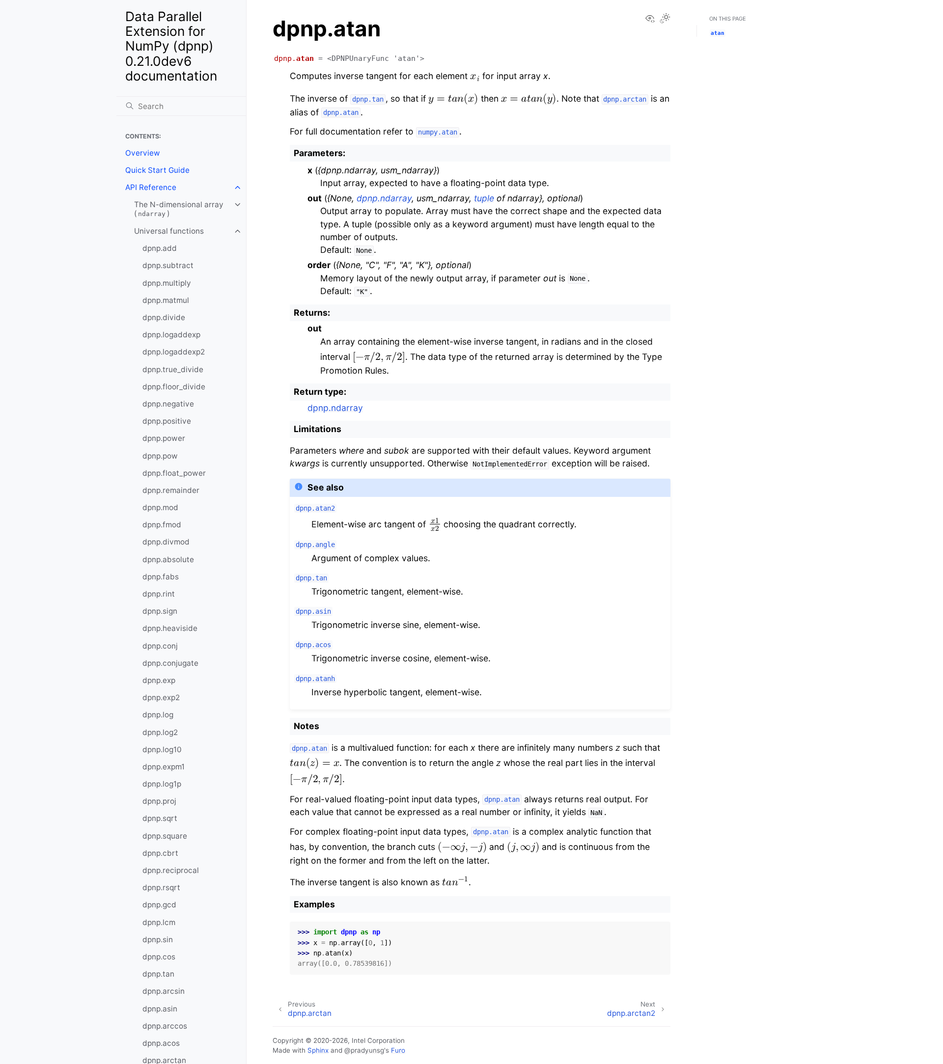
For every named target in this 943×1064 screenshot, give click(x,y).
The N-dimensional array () (178, 209)
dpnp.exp (158, 680)
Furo (398, 1050)
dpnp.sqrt (159, 818)
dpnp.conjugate (170, 663)
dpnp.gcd (159, 904)
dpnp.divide (163, 317)
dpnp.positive (166, 421)
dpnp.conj (160, 646)
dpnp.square (164, 836)
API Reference (150, 187)
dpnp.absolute (168, 559)
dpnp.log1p (161, 784)
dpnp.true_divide (172, 369)
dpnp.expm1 (163, 766)
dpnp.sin (157, 939)
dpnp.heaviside (169, 628)
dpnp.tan (158, 974)
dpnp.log (157, 714)
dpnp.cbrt (160, 853)
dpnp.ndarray (335, 408)
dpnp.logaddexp (171, 334)
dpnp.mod (160, 507)
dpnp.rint (158, 594)
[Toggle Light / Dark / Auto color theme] (665, 19)
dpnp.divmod (166, 541)
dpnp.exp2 (161, 697)
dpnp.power (163, 438)
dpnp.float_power (174, 473)
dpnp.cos (158, 956)
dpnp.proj (159, 801)
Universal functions (169, 231)
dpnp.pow (160, 456)
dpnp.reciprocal (170, 870)
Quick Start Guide (157, 170)
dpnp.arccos (164, 1026)
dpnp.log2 (160, 732)
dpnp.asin (159, 1008)
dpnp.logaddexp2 (173, 351)
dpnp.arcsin (163, 991)
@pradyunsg (364, 1050)
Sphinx (318, 1050)
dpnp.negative (168, 404)
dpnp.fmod (161, 524)
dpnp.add (159, 248)
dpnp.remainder (170, 490)
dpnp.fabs (160, 576)
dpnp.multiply (166, 283)
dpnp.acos (161, 1043)
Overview (142, 153)
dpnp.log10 (162, 749)
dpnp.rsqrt (161, 887)
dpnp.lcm (158, 922)
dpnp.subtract (168, 265)
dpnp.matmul (165, 300)
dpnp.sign (159, 611)
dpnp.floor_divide (173, 386)
